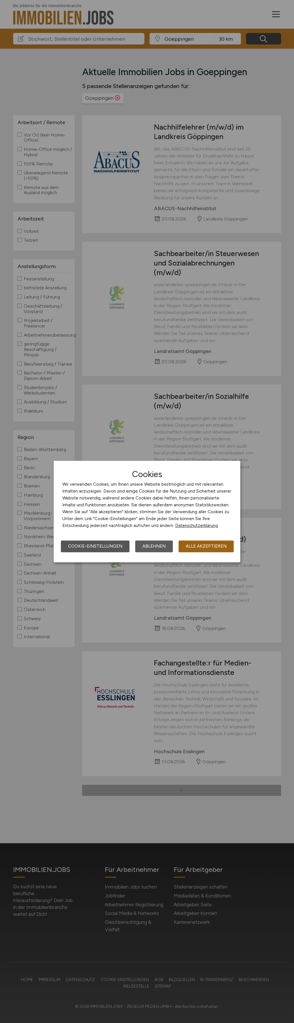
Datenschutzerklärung (196, 525)
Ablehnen (154, 546)
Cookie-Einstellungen (95, 546)
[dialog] (147, 511)
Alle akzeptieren (206, 546)
